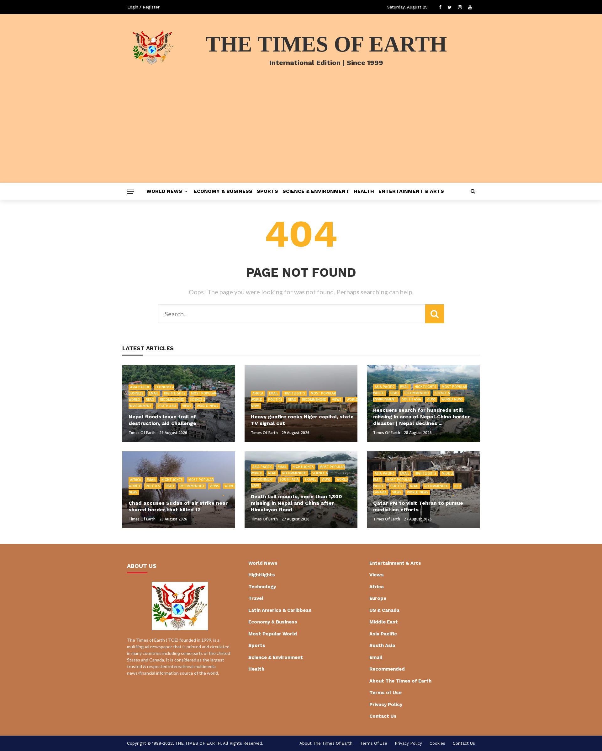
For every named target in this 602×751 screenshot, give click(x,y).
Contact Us (383, 716)
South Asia (167, 406)
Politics (275, 399)
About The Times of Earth (400, 681)
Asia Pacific (140, 387)
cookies (437, 743)
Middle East (383, 622)
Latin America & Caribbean (279, 610)
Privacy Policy (385, 704)
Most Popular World (272, 634)
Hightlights (174, 393)
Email (153, 393)
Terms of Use (385, 692)
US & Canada (384, 610)
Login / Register (143, 7)
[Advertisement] (301, 136)
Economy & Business (223, 191)
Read (150, 399)
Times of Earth (142, 432)
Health (364, 191)
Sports (267, 191)
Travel (310, 479)
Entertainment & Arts (411, 191)
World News (164, 191)
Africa (257, 393)
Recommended (172, 399)
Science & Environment (316, 191)
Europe (377, 598)
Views (186, 406)
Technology (262, 587)
